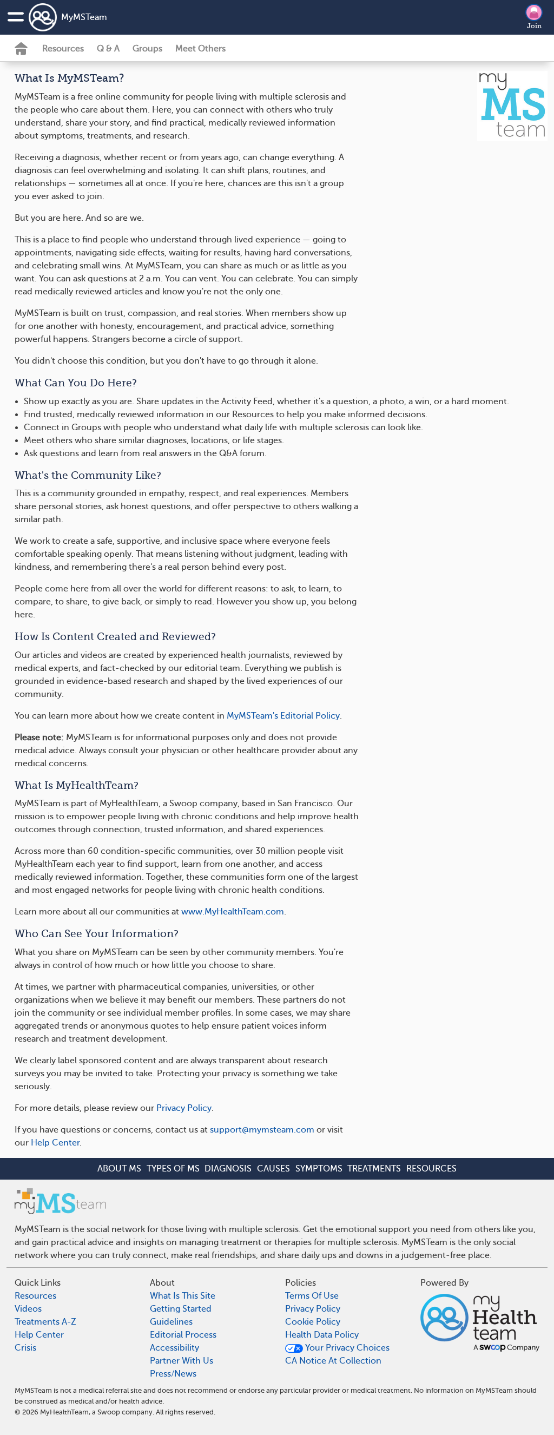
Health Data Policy (322, 1335)
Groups (147, 49)
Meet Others (200, 49)
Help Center (55, 1143)
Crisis (25, 1348)
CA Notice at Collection (333, 1361)
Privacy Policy (184, 1108)
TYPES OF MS (173, 1169)
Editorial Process (183, 1335)
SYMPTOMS (318, 1169)
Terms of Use (312, 1296)
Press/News (173, 1374)
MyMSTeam (84, 17)
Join (534, 26)
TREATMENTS (374, 1169)
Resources (63, 49)
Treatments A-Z (45, 1322)
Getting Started (181, 1309)
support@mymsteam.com (262, 1130)
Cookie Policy (312, 1322)
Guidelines (171, 1322)
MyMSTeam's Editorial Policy (283, 716)
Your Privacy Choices (346, 1348)
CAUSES (273, 1169)
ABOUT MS (119, 1169)
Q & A (108, 49)
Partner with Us (181, 1361)
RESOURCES (431, 1169)
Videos (28, 1309)
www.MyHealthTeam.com (232, 912)
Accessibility (174, 1348)
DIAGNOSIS (228, 1169)
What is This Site (182, 1296)
